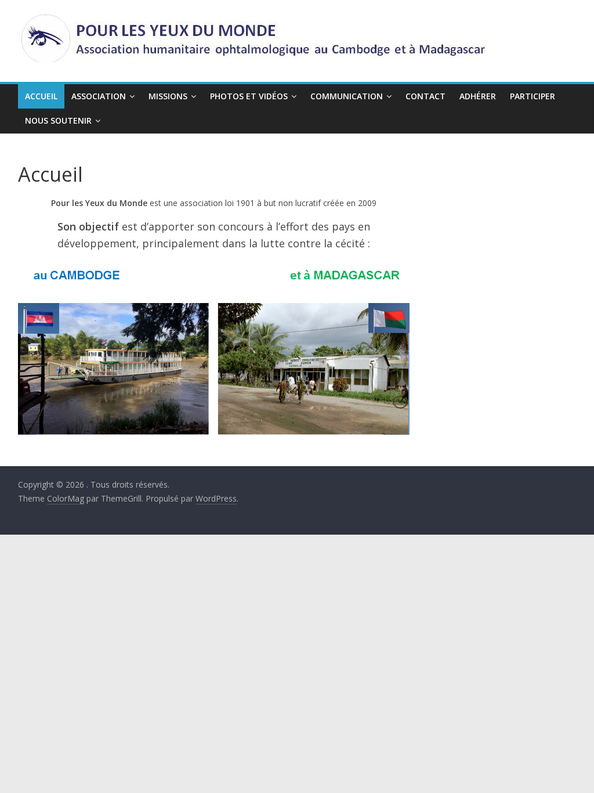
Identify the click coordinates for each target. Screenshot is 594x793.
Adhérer (477, 96)
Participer (532, 96)
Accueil (41, 96)
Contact (425, 96)
